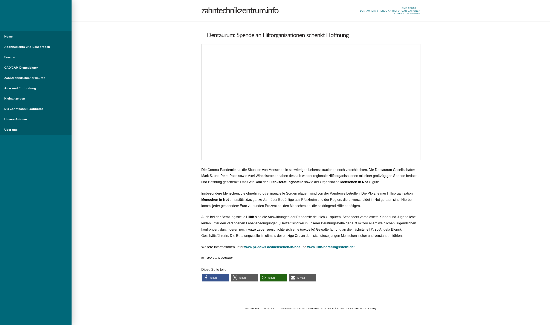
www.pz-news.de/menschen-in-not (272, 247)
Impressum (288, 308)
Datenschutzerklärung (326, 308)
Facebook (252, 308)
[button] (215, 277)
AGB (302, 308)
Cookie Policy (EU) (362, 308)
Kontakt (270, 308)
